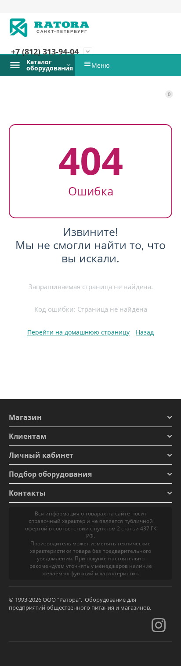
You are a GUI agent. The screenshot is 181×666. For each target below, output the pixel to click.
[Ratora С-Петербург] (49, 27)
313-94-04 (45, 52)
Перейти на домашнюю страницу (78, 332)
